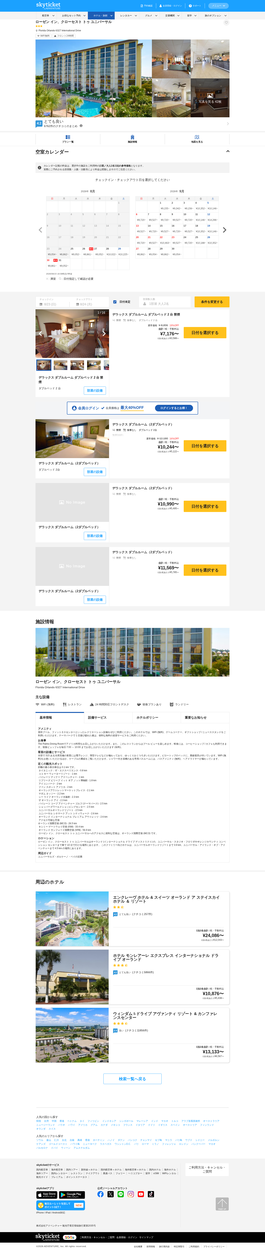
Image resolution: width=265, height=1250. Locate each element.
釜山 (48, 1140)
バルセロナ (42, 1148)
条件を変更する (212, 301)
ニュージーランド (45, 1125)
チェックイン (47, 299)
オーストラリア (211, 1121)
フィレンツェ (169, 1144)
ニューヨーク (90, 1144)
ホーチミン (99, 1140)
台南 (72, 1140)
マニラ (168, 1140)
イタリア (140, 1125)
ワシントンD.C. (123, 1144)
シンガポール (126, 1121)
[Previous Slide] (40, 334)
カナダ (104, 1125)
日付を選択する (205, 332)
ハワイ (71, 1125)
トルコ (174, 1121)
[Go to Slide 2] (60, 365)
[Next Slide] (104, 334)
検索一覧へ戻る (132, 1079)
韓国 (38, 1121)
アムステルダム (82, 1148)
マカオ (164, 1121)
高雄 (79, 1140)
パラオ (61, 1125)
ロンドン (183, 1144)
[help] (81, 125)
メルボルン (213, 1140)
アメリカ (82, 1125)
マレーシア (142, 1121)
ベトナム (72, 1121)
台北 (64, 1140)
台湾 (46, 1121)
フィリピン (93, 1121)
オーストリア (190, 1125)
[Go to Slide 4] (93, 365)
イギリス (162, 1125)
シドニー (200, 1140)
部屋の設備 (95, 390)
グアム (94, 1125)
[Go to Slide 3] (77, 365)
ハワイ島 (75, 1144)
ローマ (145, 1144)
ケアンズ (41, 1144)
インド (154, 1121)
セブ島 (158, 1140)
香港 (62, 1121)
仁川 (56, 1140)
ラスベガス (106, 1144)
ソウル (39, 1140)
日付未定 (125, 301)
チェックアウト (84, 299)
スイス (52, 1129)
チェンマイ (146, 1140)
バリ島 (178, 1140)
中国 (54, 1121)
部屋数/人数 (149, 299)
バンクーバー (198, 1144)
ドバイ (54, 1148)
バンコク (132, 1140)
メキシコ (115, 1125)
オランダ (41, 1129)
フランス (127, 1125)
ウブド (188, 1140)
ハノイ (111, 1140)
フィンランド (207, 1125)
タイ (82, 1121)
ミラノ (155, 1144)
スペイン (175, 1125)
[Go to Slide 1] (43, 365)
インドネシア (109, 1121)
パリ (136, 1144)
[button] (210, 97)
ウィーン (65, 1148)
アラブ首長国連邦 (190, 1121)
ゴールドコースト (58, 1144)
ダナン (121, 1140)
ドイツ (151, 1125)
